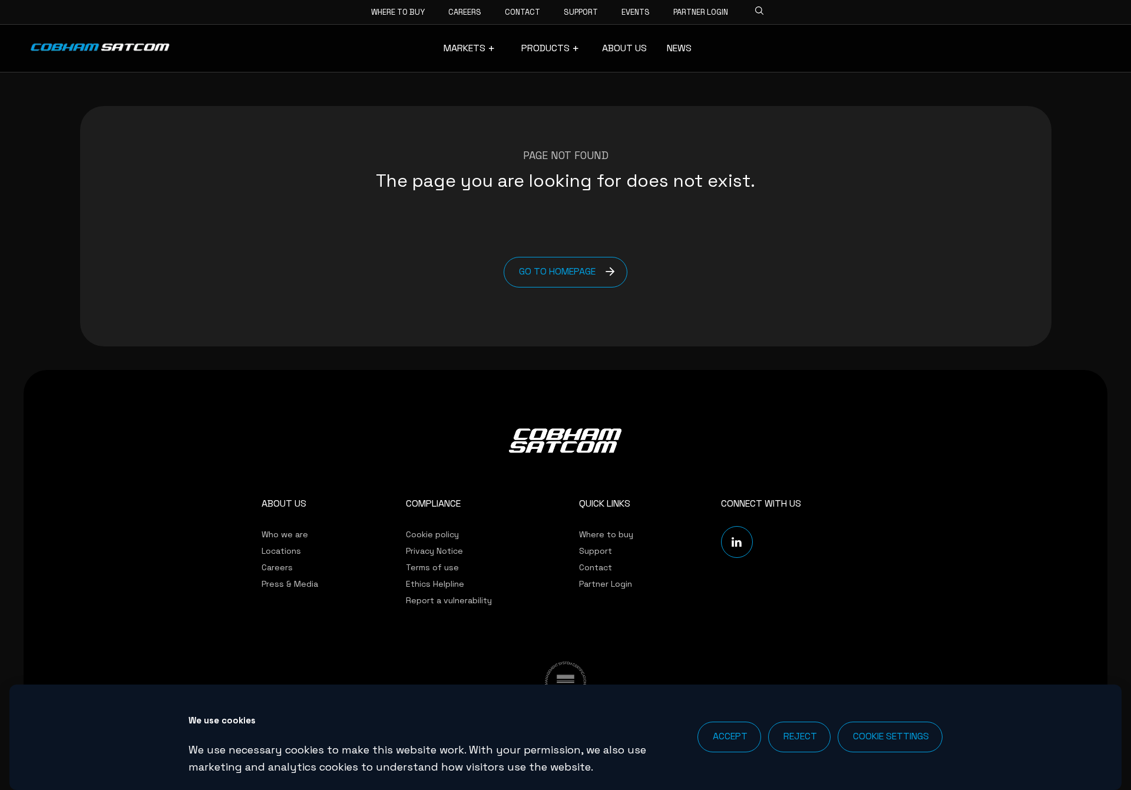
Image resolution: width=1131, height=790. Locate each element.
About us (624, 48)
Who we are (285, 534)
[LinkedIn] (737, 542)
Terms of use (432, 567)
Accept (730, 736)
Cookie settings (891, 736)
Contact (522, 12)
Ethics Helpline (435, 584)
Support (581, 12)
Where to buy (398, 12)
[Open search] (756, 9)
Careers (464, 12)
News (679, 48)
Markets (464, 48)
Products (545, 48)
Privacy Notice (434, 551)
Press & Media (290, 584)
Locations (281, 551)
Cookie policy (432, 534)
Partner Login (700, 12)
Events (635, 12)
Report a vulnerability (449, 600)
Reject (800, 736)
